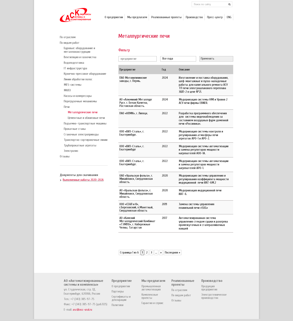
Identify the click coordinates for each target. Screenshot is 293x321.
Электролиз (71, 151)
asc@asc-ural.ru (82, 309)
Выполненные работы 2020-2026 (83, 180)
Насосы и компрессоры (78, 96)
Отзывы (65, 156)
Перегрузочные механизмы (80, 101)
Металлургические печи (82, 112)
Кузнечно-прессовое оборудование (85, 74)
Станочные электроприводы (81, 134)
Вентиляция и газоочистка (80, 57)
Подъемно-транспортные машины (85, 123)
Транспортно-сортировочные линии (85, 140)
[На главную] (75, 21)
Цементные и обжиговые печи (86, 118)
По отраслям (68, 37)
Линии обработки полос (78, 79)
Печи (67, 107)
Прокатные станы (75, 129)
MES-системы (72, 84)
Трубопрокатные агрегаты (80, 145)
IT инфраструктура (75, 68)
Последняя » (172, 252)
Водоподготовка (74, 63)
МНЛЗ (67, 90)
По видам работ (70, 43)
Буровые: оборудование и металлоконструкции (79, 50)
